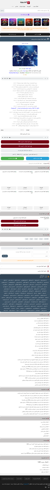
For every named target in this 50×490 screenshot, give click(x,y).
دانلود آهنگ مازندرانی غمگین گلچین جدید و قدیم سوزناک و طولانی (35, 380)
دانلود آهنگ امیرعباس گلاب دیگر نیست (40, 350)
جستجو (2, 10)
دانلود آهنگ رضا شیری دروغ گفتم (41, 357)
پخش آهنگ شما (24, 14)
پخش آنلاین (37, 34)
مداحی (16, 6)
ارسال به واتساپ (11, 158)
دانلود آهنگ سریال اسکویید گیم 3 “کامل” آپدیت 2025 (37, 444)
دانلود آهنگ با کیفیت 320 (24, 142)
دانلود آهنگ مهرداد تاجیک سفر (42, 334)
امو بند (36, 239)
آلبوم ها (29, 6)
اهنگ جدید (35, 6)
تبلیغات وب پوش (44, 472)
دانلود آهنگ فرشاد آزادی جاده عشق (41, 451)
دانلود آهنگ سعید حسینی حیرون (41, 339)
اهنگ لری (46, 433)
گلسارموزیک (25, 2)
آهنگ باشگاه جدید (44, 422)
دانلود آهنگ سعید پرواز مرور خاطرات (41, 353)
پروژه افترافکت (45, 465)
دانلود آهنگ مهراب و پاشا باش (42, 341)
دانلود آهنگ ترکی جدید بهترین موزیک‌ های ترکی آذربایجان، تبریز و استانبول (33, 375)
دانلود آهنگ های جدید (41, 266)
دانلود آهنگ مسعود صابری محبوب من (40, 330)
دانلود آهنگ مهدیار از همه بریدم (41, 373)
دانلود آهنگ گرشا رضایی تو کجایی (41, 385)
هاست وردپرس (45, 467)
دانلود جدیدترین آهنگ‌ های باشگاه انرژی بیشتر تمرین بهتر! (36, 364)
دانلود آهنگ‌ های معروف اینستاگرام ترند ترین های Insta (37, 371)
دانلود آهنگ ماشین (32, 154)
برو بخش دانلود (12, 34)
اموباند (31, 239)
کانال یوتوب (27, 478)
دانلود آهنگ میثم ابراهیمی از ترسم (41, 320)
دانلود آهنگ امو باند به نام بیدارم (39, 39)
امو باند (41, 239)
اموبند (27, 239)
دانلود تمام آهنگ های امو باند (24, 150)
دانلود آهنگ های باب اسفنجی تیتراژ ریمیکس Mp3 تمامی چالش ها (35, 366)
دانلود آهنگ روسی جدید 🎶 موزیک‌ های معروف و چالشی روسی (35, 413)
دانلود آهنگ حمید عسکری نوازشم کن (41, 327)
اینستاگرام (46, 478)
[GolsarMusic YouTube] (45, 487)
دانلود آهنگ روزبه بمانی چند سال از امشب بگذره (38, 448)
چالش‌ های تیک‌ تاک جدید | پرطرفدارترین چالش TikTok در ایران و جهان (34, 369)
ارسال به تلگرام (36, 158)
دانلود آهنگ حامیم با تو (43, 348)
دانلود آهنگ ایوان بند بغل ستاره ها (41, 336)
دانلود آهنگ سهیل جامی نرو (42, 332)
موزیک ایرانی (25, 154)
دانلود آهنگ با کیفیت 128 (24, 146)
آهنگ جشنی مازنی (44, 431)
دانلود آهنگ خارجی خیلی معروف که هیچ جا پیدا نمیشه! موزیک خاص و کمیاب (33, 359)
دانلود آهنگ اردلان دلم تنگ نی (42, 323)
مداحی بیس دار (45, 424)
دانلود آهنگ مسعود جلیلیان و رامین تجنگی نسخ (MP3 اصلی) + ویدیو (34, 453)
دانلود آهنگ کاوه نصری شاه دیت (41, 343)
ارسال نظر (5, 256)
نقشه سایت (19, 478)
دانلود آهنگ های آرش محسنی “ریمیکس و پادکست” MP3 (36, 378)
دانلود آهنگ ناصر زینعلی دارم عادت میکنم (40, 355)
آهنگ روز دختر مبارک (44, 426)
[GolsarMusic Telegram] (48, 487)
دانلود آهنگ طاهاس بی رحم (42, 318)
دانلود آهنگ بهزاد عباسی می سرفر (41, 346)
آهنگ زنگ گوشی (44, 429)
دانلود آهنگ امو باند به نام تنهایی (19, 217)
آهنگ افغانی (45, 436)
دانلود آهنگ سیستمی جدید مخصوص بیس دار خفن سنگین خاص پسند (34, 362)
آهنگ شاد (46, 239)
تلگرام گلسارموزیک (36, 478)
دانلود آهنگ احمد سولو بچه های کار (41, 446)
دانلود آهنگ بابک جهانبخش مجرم (41, 382)
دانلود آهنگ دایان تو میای (43, 325)
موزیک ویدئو (22, 6)
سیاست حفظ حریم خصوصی (7, 478)
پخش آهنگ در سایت (44, 469)
